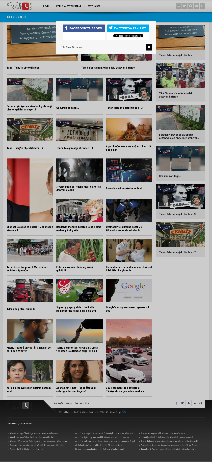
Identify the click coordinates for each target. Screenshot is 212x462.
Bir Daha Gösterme (72, 47)
